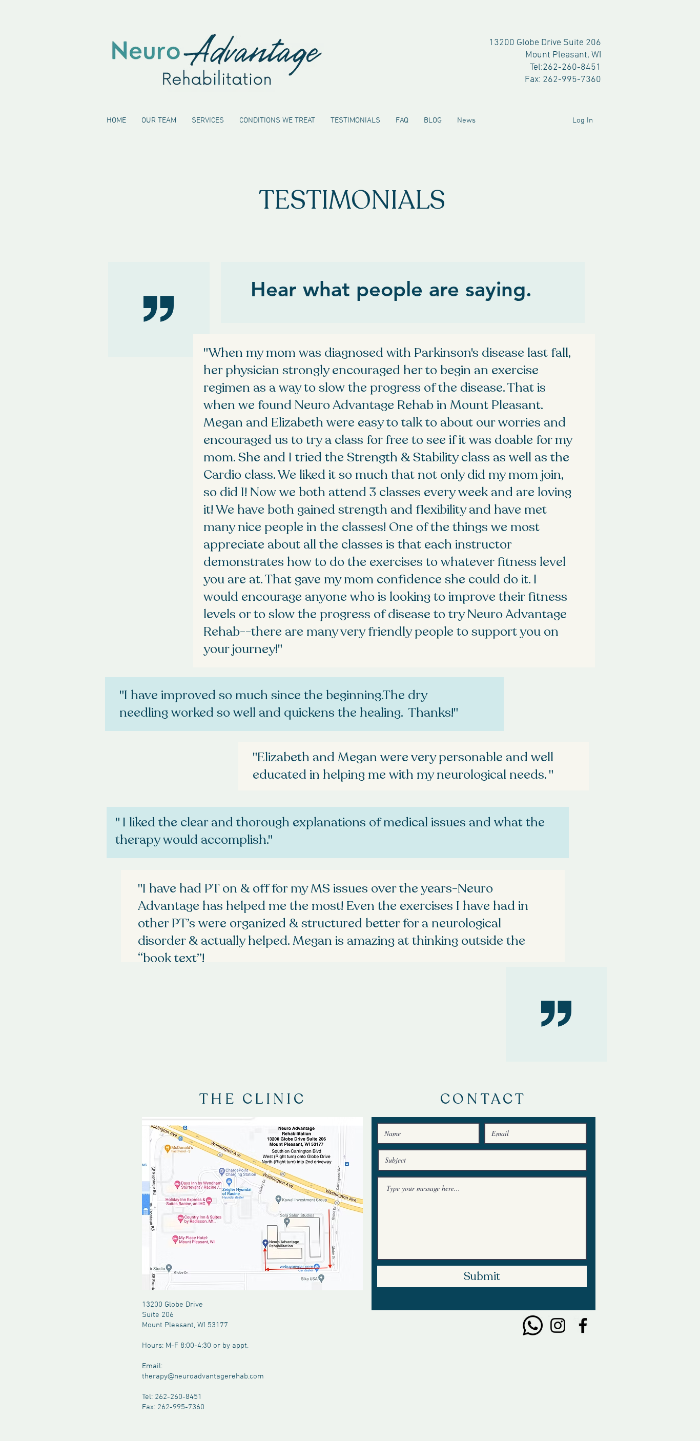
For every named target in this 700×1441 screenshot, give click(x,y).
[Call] (533, 1325)
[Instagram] (558, 1325)
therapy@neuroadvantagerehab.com (203, 1376)
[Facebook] (583, 1325)
